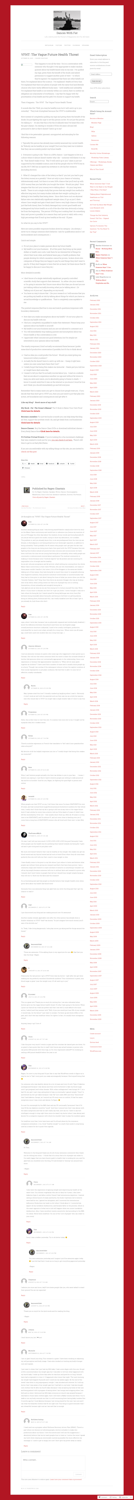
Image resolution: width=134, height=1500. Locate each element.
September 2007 (96, 976)
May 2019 (93, 435)
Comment (78, 1474)
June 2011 (93, 845)
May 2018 (93, 483)
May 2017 (93, 536)
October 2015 (94, 618)
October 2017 (94, 514)
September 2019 (95, 418)
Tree (29, 1066)
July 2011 (93, 841)
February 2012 (95, 810)
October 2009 (94, 923)
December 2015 (95, 610)
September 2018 (95, 470)
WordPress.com (95, 1051)
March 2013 (94, 753)
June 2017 (93, 531)
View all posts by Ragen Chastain (43, 497)
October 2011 (94, 827)
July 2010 (93, 893)
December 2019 (95, 405)
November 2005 (95, 1019)
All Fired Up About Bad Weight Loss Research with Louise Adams (101, 208)
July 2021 (93, 331)
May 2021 (93, 335)
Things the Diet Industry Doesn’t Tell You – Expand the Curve (99, 218)
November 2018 (95, 461)
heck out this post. (29, 451)
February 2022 (95, 300)
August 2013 (94, 732)
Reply (23, 606)
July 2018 (93, 475)
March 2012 (94, 806)
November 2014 (95, 666)
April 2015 (93, 645)
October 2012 (94, 775)
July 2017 (93, 527)
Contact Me (94, 144)
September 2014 (95, 675)
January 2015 (94, 658)
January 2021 (94, 348)
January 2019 (94, 453)
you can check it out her (61, 440)
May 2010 (93, 902)
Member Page (96, 123)
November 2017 (95, 509)
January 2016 (94, 605)
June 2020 (93, 379)
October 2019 (94, 414)
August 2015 (94, 627)
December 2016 (95, 557)
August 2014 (94, 679)
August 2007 (94, 980)
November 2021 (95, 313)
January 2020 (94, 400)
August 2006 (94, 993)
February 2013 (95, 758)
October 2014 (94, 671)
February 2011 (95, 862)
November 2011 (95, 823)
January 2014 (94, 710)
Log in (92, 1038)
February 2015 (95, 653)
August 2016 (94, 575)
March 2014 (94, 701)
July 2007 (93, 984)
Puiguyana (32, 712)
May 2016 (93, 588)
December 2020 (95, 353)
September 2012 (95, 780)
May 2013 (93, 745)
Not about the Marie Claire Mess (76, 507)
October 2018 (94, 466)
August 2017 (94, 522)
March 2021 (94, 340)
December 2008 (95, 954)
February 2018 (95, 496)
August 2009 (94, 932)
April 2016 (93, 592)
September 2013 (95, 727)
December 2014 (95, 662)
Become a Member (96, 118)
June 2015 (93, 636)
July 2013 (93, 736)
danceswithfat (36, 944)
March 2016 (94, 597)
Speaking (85, 45)
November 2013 (95, 719)
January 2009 (94, 949)
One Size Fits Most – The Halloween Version (33, 507)
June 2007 (93, 989)
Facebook (76, 45)
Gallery (93, 136)
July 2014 (93, 684)
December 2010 (95, 871)
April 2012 (93, 801)
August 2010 (94, 889)
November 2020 (95, 357)
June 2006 (93, 997)
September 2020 (96, 366)
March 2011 (94, 858)
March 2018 (94, 492)
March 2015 (94, 649)
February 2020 (95, 396)
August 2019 (94, 422)
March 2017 (94, 544)
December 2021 (95, 309)
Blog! (91, 127)
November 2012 (95, 771)
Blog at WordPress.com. (30, 1488)
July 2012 (93, 788)
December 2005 (95, 1015)
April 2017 (93, 540)
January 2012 (94, 814)
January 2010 (94, 915)
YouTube (59, 45)
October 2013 (94, 723)
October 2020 (94, 361)
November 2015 (95, 614)
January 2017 (94, 553)
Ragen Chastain (41, 58)
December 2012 (95, 767)
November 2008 (95, 958)
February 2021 (95, 344)
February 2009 (95, 945)
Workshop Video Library (100, 158)
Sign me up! (96, 81)
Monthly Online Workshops (100, 153)
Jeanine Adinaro (34, 646)
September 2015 (95, 623)
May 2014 (93, 692)
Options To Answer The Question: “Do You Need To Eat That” (99, 229)
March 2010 (94, 910)
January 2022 (94, 305)
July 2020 (93, 374)
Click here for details (30, 411)
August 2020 (94, 370)
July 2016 (93, 579)
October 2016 (94, 566)
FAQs (93, 131)
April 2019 (93, 440)
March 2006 (94, 1011)
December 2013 (95, 714)
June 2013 (93, 740)
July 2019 (93, 427)
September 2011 (95, 832)
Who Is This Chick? (97, 169)
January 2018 (94, 501)
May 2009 (93, 936)
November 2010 (95, 875)
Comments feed (96, 1047)
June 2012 (93, 793)
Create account (95, 1034)
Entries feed (94, 1042)
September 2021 (95, 322)
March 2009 (94, 941)
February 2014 (95, 705)
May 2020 (93, 383)
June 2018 (93, 479)
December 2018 (95, 457)
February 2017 (95, 549)
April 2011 (93, 854)
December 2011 (95, 819)
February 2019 (95, 448)
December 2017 (95, 505)
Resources (95, 140)
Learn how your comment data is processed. (66, 1479)
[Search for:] (99, 102)
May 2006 (93, 1002)
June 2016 (93, 583)
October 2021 (94, 318)
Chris (30, 1037)
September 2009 (96, 928)
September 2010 (95, 884)
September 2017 (95, 518)
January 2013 (94, 762)
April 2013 (93, 749)
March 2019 (94, 444)
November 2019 (95, 409)
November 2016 (95, 562)
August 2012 (94, 784)
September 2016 (95, 570)
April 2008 (93, 967)
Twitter (67, 45)
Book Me (94, 149)
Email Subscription (98, 55)
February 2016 (95, 601)
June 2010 (93, 897)
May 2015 (93, 640)
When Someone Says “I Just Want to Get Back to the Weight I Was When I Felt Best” (101, 187)
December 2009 (95, 919)
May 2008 (93, 963)
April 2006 (93, 1006)
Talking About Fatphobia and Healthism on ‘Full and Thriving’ (100, 197)
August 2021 (94, 326)
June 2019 (93, 431)
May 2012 (93, 797)
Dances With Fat (67, 33)
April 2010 (93, 906)
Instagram (49, 45)
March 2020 (94, 392)
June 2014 (93, 688)
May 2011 (93, 849)
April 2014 (93, 697)
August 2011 (94, 836)
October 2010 (94, 880)
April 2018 (93, 488)
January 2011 (94, 867)
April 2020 (93, 387)
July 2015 (93, 631)
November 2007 (95, 971)
